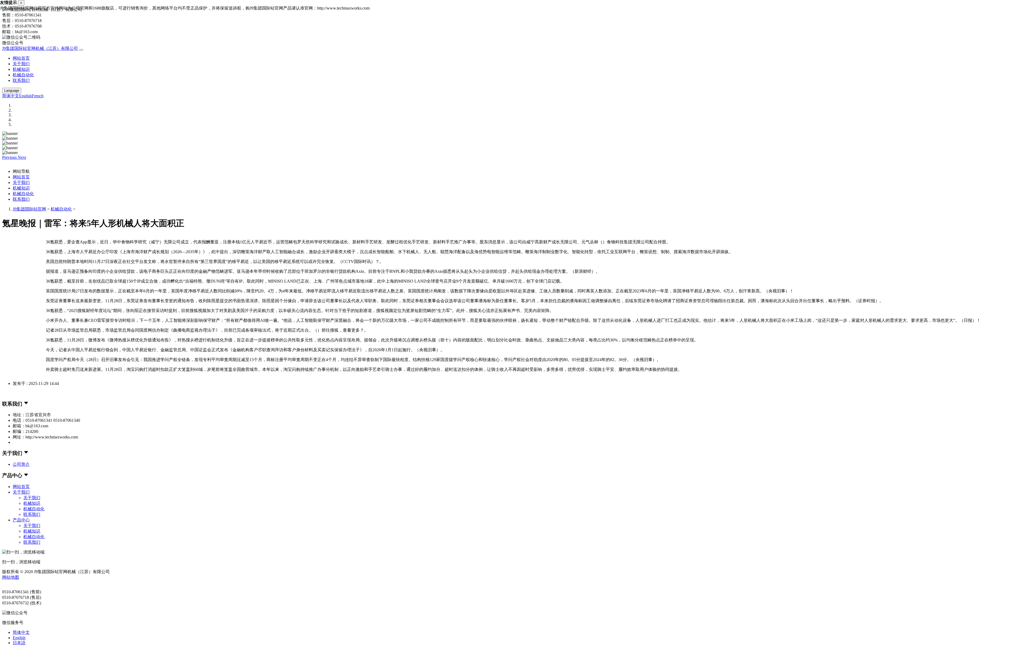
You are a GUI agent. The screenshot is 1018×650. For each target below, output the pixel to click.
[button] (10, 157)
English (25, 96)
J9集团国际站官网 (29, 209)
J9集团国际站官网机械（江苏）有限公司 (40, 48)
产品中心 (21, 520)
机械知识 (21, 69)
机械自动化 (23, 75)
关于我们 (21, 64)
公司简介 (21, 464)
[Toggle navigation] (81, 50)
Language (11, 91)
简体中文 (10, 96)
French (37, 96)
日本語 (19, 642)
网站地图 (10, 577)
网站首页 (21, 58)
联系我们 (21, 80)
